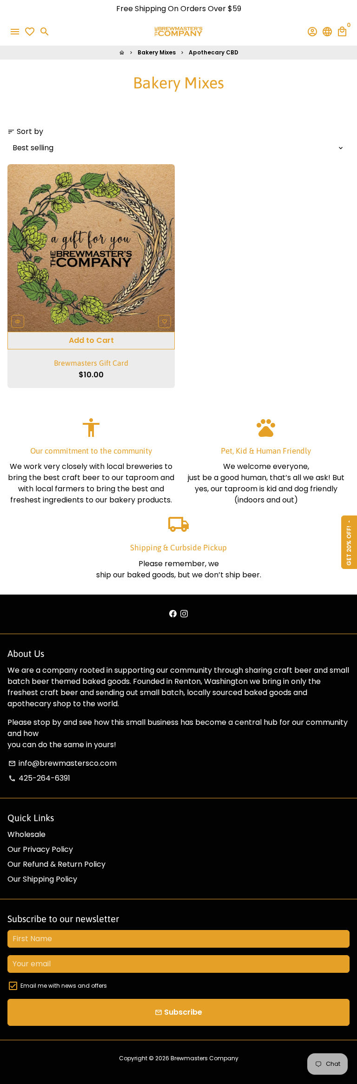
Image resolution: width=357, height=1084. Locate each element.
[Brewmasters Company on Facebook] (173, 614)
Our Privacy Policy (40, 849)
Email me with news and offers (63, 986)
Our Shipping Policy (42, 879)
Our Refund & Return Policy (56, 864)
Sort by (25, 131)
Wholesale (26, 834)
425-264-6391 (39, 778)
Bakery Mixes (157, 52)
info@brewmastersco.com (62, 763)
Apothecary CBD (213, 52)
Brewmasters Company (204, 1058)
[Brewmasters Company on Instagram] (184, 614)
